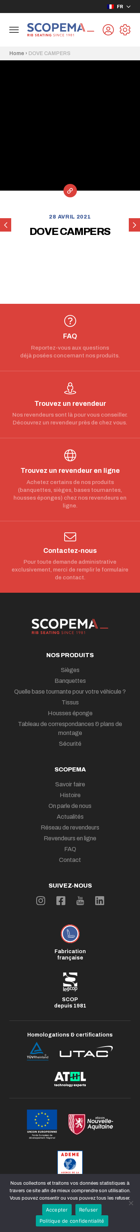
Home (16, 53)
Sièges (70, 670)
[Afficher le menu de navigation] (14, 29)
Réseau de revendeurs (70, 827)
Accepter (57, 1210)
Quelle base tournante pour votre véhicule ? (70, 691)
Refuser (88, 1210)
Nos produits (70, 655)
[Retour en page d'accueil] (61, 29)
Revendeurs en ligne (70, 838)
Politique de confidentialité (72, 1221)
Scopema (70, 769)
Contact (70, 860)
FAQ (70, 849)
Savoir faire (70, 784)
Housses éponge (70, 713)
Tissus (70, 702)
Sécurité (70, 744)
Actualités (70, 817)
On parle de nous (70, 806)
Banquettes (70, 681)
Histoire (70, 795)
